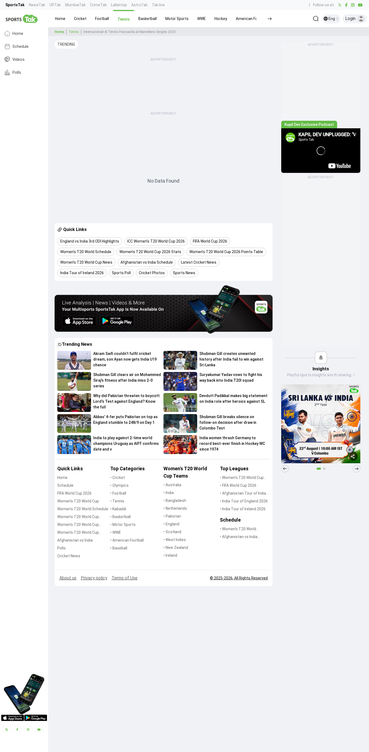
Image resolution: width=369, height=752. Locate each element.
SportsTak (15, 5)
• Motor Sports (123, 524)
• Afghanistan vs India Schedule (238, 537)
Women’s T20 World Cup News (78, 532)
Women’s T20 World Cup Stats (78, 517)
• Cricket (117, 477)
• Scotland (172, 532)
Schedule (20, 46)
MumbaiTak (75, 5)
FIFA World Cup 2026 (74, 493)
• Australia (172, 485)
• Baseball (118, 548)
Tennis (74, 32)
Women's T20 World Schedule (82, 509)
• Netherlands (175, 508)
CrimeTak (98, 5)
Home (17, 33)
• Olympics (119, 485)
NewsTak (37, 5)
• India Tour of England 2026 (244, 501)
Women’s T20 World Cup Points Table (78, 525)
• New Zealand (175, 547)
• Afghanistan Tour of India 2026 (243, 493)
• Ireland (170, 555)
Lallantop (119, 5)
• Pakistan (172, 516)
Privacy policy (94, 577)
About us (67, 577)
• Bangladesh (174, 500)
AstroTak (139, 5)
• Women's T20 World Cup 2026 (242, 478)
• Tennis (117, 501)
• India (168, 493)
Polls (16, 72)
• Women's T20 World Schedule (238, 529)
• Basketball (120, 517)
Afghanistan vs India (75, 540)
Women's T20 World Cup (78, 501)
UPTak (55, 5)
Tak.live (158, 5)
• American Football (127, 540)
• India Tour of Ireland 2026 (243, 509)
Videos (18, 59)
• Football (118, 493)
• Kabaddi (118, 509)
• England (171, 524)
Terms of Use (124, 577)
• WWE (115, 532)
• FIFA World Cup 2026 (238, 485)
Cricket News (68, 556)
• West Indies (174, 540)
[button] (60, 18)
